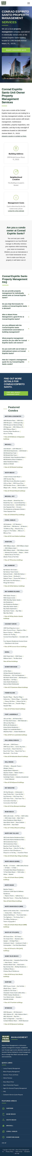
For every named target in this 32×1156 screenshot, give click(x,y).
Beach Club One (17, 749)
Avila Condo (20, 964)
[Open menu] (29, 3)
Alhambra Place (7, 731)
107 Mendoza (17, 524)
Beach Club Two (20, 751)
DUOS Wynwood (23, 1020)
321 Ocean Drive (8, 938)
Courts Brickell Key (19, 502)
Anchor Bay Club (20, 746)
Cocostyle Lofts (23, 636)
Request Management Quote (16, 50)
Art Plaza (14, 679)
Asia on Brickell (7, 500)
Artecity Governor (23, 487)
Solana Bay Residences (22, 898)
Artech (26, 552)
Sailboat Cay (19, 895)
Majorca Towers (9, 895)
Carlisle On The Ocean (9, 990)
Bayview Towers (7, 889)
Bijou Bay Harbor (8, 613)
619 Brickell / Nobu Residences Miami (14, 457)
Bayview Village (18, 697)
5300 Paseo (18, 656)
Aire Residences (8, 602)
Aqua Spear (15, 824)
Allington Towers (8, 768)
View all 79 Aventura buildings (14, 560)
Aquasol (11, 874)
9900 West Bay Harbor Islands (12, 600)
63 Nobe (7, 867)
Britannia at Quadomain (10, 774)
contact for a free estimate (16, 211)
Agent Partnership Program (11, 1085)
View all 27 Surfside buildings (13, 1002)
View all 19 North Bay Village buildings (16, 856)
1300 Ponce (6, 526)
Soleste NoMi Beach (9, 915)
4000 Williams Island (9, 550)
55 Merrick (24, 526)
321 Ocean (18, 936)
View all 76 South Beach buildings (15, 491)
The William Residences (10, 919)
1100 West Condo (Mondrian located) (14, 481)
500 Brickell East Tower (10, 453)
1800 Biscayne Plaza (9, 420)
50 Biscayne (6, 675)
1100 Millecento (16, 448)
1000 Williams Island (9, 546)
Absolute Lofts (19, 938)
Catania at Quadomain (22, 777)
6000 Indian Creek (10, 818)
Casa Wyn (19, 1018)
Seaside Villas (7, 705)
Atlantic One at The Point (12, 554)
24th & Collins (21, 485)
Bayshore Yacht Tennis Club (11, 846)
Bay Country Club (8, 967)
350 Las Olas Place (8, 723)
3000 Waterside (22, 720)
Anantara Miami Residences (11, 431)
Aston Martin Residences (10, 682)
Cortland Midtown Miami (10, 1020)
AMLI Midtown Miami (9, 429)
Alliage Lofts (6, 487)
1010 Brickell (7, 448)
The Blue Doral (17, 658)
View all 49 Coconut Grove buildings (16, 646)
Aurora (15, 962)
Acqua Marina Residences (10, 727)
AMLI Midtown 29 (18, 427)
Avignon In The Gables (9, 530)
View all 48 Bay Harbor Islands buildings (13, 617)
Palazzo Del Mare (10, 701)
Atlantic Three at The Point (10, 556)
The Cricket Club (21, 915)
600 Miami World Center (10, 677)
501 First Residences (18, 675)
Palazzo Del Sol (21, 701)
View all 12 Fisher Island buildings (15, 709)
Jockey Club (8, 913)
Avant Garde (7, 749)
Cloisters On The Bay (9, 634)
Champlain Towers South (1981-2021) (14, 992)
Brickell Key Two (8, 502)
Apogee (5, 941)
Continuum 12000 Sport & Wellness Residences (13, 892)
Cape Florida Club (8, 794)
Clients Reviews (7, 1078)
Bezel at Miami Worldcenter (11, 684)
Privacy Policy (9, 1151)
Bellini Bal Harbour (19, 574)
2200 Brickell (22, 450)
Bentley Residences (20, 967)
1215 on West (7, 483)
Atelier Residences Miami (10, 461)
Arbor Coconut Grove (9, 630)
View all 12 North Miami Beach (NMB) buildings (15, 926)
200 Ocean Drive (8, 936)
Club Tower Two (19, 798)
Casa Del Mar (19, 794)
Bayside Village (7, 697)
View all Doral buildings (10, 661)
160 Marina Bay (17, 718)
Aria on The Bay (8, 433)
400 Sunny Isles (7, 960)
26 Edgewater (7, 427)
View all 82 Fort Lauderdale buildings (16, 735)
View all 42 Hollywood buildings (14, 782)
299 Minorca (15, 526)
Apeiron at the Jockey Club (11, 910)
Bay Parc (16, 1016)
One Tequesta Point (9, 507)
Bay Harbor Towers (8, 611)
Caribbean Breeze (8, 969)
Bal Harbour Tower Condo (10, 572)
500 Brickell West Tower (10, 455)
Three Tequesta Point (9, 511)
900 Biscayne (22, 677)
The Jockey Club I (18, 917)
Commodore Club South (10, 803)
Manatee (18, 997)
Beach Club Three (8, 751)
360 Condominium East (10, 841)
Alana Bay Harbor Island (10, 606)
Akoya (5, 874)
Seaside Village (20, 703)
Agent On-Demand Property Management (15, 1088)
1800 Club (20, 420)
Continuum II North (21, 943)
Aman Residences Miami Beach (12, 820)
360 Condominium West (10, 844)
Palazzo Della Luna (8, 703)
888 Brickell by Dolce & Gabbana (12, 459)
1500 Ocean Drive (18, 483)
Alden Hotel (20, 818)
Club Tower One (17, 796)
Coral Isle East (24, 910)
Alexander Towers (16, 766)
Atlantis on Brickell (8, 464)
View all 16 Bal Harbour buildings (15, 586)
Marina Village (16, 699)
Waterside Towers (8, 898)
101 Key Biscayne (8, 792)
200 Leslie (6, 744)
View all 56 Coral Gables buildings (15, 536)
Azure (14, 988)
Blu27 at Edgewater (8, 1018)
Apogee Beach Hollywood (10, 770)
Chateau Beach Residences (11, 971)
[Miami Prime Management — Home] (3, 3)
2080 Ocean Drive (8, 746)
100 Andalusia (7, 524)
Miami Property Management (11, 1071)
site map (17, 1153)
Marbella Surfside (8, 999)
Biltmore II (21, 530)
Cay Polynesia (7, 796)
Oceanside (24, 699)
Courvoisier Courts (8, 505)
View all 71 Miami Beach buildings (15, 827)
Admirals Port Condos (11, 552)
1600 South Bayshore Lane (11, 628)
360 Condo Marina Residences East (13, 837)
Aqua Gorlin (6, 824)
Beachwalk (6, 753)
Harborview (6, 699)
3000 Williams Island (10, 548)
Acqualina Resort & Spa (21, 960)
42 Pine (17, 816)
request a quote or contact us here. (14, 136)
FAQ (4, 1091)
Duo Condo (14, 753)
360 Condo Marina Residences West (13, 839)
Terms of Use (18, 1151)
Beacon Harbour (8, 632)
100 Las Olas (7, 718)
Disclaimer (27, 1151)
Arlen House (8, 962)
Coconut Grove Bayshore (10, 636)
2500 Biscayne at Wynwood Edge (12, 425)
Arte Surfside (20, 986)
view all (4, 1143)
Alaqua (21, 552)
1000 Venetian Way (8, 479)
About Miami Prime (8, 1082)
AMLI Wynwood (7, 1016)
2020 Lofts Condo (8, 816)
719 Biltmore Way (8, 528)
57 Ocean (12, 865)
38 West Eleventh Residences (11, 673)
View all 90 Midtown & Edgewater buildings (14, 438)
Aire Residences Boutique (10, 604)
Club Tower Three (8, 798)
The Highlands (7, 917)
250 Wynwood (18, 1012)
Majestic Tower (7, 578)
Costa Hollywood (9, 779)
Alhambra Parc (19, 528)
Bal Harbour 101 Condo (10, 569)
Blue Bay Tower (7, 848)
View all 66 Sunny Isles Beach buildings (13, 975)
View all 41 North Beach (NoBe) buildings (13, 878)
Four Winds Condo (8, 997)
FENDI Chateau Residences (11, 995)
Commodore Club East (9, 800)
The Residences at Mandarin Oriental (14, 509)
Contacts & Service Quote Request (13, 1094)
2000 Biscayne (7, 422)
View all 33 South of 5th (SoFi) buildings (13, 949)
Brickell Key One (18, 500)
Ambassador (18, 792)
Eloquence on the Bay (9, 852)
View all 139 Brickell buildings (14, 467)
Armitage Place (14, 941)
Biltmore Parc (7, 533)
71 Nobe (13, 867)
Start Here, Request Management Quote (13, 393)
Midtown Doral (7, 658)
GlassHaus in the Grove (11, 643)
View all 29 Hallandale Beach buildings (16, 756)
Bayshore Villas (21, 630)
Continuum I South (8, 943)
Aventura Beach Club (9, 964)
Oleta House (17, 913)
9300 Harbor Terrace (9, 595)
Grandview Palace (23, 852)
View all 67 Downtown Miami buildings (16, 687)
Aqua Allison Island (8, 822)
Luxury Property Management (11, 1068)
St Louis (18, 507)
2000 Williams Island (22, 546)
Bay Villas (18, 611)
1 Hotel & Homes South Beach (12, 476)
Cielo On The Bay (19, 848)
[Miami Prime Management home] (6, 1038)
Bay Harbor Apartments (10, 608)
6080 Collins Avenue (22, 865)
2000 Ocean (14, 744)
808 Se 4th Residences (10, 725)
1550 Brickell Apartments (10, 450)
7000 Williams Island (22, 550)
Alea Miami (6, 679)
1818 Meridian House (9, 485)
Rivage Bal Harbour (8, 582)
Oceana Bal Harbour (19, 578)
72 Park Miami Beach (9, 872)
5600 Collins (24, 816)
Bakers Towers (19, 772)
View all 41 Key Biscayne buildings (15, 806)
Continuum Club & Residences (12, 850)
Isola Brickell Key (20, 505)
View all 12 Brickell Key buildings (15, 514)
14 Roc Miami (7, 671)
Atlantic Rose (7, 988)
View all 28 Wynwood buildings (14, 1024)
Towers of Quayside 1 (9, 921)
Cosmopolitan (7, 945)
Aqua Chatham (20, 822)
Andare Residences (19, 731)
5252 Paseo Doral (8, 656)
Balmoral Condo (8, 574)
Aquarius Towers (8, 772)
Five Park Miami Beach (19, 945)
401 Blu (5, 865)
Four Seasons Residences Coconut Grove (15, 641)
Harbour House (7, 576)
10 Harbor (6, 766)
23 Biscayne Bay (18, 422)
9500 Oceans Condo (9, 598)
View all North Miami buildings (12, 901)
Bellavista (17, 632)
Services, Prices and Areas (10, 1074)
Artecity (14, 487)
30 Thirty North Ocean (9, 720)
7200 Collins (20, 872)
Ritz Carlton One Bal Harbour (11, 580)
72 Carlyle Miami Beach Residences (13, 870)
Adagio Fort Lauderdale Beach (12, 729)
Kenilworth (17, 576)
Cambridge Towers (8, 777)
